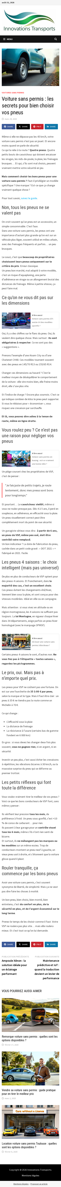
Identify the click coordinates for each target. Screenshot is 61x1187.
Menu (9, 39)
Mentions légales (30, 1175)
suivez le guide (29, 198)
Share (10, 126)
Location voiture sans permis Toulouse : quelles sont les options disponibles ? (29, 1145)
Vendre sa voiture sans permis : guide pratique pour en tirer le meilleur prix (29, 1092)
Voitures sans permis (13, 92)
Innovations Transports (39, 1169)
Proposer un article (39, 1184)
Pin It (39, 126)
